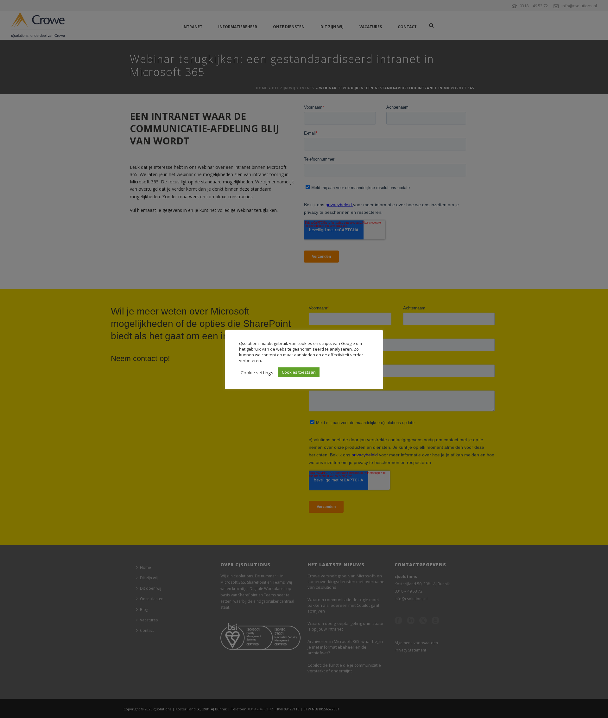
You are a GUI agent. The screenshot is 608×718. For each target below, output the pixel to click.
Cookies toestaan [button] (299, 372)
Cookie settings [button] (257, 372)
